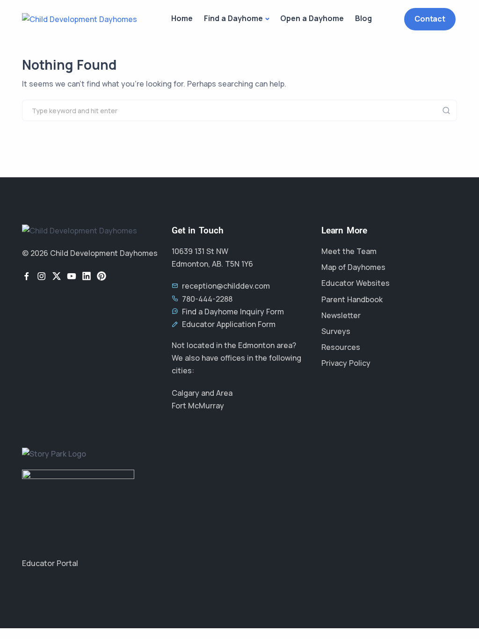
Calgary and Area (202, 393)
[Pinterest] (101, 276)
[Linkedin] (86, 276)
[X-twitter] (56, 276)
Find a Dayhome (233, 18)
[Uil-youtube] (71, 276)
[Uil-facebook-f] (26, 276)
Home (182, 18)
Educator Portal (50, 563)
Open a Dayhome (312, 18)
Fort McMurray (198, 405)
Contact (429, 19)
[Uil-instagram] (41, 276)
